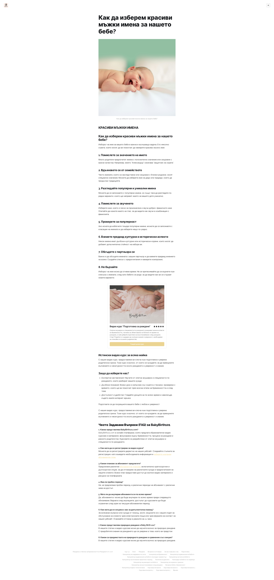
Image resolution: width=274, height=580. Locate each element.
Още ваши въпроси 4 (146, 570)
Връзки (175, 570)
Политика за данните (162, 559)
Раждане (142, 552)
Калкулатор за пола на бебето (179, 557)
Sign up (127, 552)
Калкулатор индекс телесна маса (133, 567)
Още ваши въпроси (154, 567)
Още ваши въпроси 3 (188, 567)
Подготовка (185, 552)
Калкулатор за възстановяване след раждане (147, 565)
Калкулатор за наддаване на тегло (134, 554)
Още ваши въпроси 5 (163, 570)
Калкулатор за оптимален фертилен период (137, 559)
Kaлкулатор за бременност (158, 554)
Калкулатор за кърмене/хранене (172, 562)
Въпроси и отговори (155, 552)
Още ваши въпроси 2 (171, 567)
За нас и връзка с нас (171, 552)
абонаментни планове (130, 466)
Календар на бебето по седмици (183, 559)
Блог (134, 552)
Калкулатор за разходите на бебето (146, 562)
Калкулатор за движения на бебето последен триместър (146, 557)
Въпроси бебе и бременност (175, 565)
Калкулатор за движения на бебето (182, 554)
